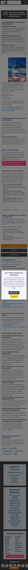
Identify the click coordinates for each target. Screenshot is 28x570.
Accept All (14, 296)
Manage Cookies (14, 292)
